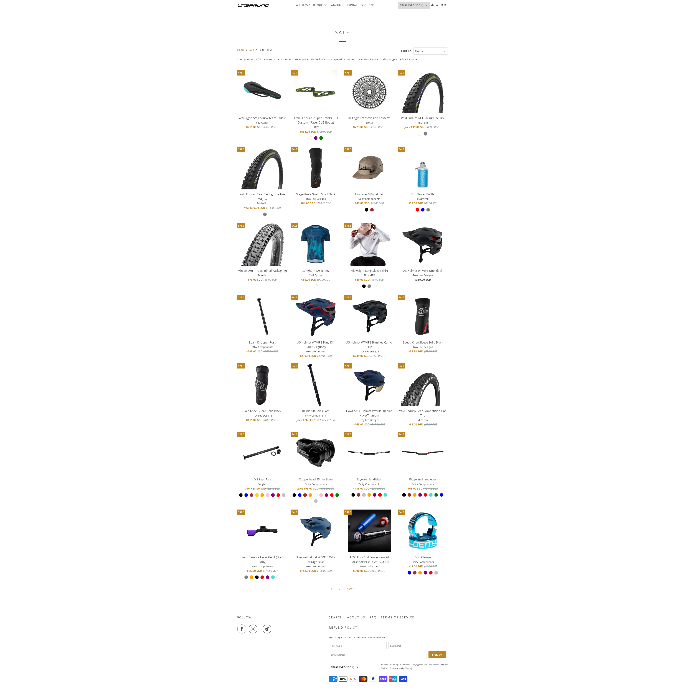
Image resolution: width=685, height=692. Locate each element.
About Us (356, 617)
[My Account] (432, 5)
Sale (372, 5)
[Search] (437, 5)
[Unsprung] (253, 5)
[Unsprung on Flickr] (261, 629)
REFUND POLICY (343, 628)
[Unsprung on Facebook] (242, 629)
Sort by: (406, 50)
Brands (318, 5)
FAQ (373, 617)
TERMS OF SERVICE (397, 617)
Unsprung (394, 664)
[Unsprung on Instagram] (254, 629)
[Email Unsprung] (268, 629)
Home (241, 49)
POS (383, 668)
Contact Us (355, 5)
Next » (350, 588)
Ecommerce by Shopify (401, 668)
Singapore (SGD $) (412, 5)
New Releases (302, 5)
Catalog (336, 5)
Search (336, 617)
